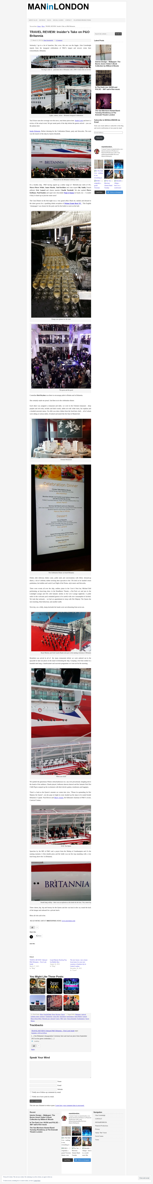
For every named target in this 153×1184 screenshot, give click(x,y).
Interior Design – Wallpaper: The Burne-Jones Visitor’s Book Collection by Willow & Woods (107, 64)
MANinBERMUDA (101, 1122)
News (53, 1014)
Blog (49, 20)
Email (59, 1085)
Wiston (33, 1021)
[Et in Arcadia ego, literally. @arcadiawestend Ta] (108, 164)
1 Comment (59, 40)
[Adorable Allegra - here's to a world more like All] (118, 184)
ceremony (42, 1016)
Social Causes (58, 20)
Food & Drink (47, 1014)
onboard (52, 1018)
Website (60, 1089)
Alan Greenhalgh (48, 40)
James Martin (78, 1016)
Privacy (97, 1129)
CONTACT (98, 1119)
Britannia (78, 1014)
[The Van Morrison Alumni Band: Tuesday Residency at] (108, 184)
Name (59, 1081)
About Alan (33, 20)
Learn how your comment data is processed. (69, 1105)
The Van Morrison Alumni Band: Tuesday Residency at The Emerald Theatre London (107, 113)
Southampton (81, 1018)
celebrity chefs (35, 1016)
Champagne (49, 1016)
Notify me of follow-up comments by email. (46, 1092)
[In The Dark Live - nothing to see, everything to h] (98, 174)
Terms (97, 1139)
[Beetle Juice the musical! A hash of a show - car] (108, 174)
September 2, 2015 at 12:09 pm (39, 1033)
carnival (83, 1014)
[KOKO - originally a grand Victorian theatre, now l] (98, 184)
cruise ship (56, 1016)
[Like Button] (32, 927)
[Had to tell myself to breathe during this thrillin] (118, 164)
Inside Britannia (35, 131)
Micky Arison (58, 798)
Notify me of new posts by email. (43, 1097)
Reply (33, 1049)
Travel (63, 1014)
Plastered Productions (82, 20)
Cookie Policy (37, 1180)
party (65, 1018)
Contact (68, 20)
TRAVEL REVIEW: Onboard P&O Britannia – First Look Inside (38, 962)
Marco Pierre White (36, 1018)
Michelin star (46, 1018)
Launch (85, 1016)
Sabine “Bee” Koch (101, 1133)
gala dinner (63, 1016)
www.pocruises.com (68, 921)
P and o (58, 1018)
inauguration (70, 1016)
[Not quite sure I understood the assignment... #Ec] (118, 174)
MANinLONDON (51, 10)
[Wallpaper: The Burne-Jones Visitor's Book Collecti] (98, 164)
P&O (61, 1018)
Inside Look (79, 120)
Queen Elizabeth (71, 1018)
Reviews (42, 20)
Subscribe (99, 138)
